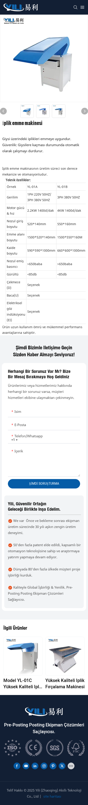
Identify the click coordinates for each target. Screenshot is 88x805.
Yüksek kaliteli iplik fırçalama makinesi (65, 683)
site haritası (52, 796)
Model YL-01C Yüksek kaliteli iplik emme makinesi (22, 683)
